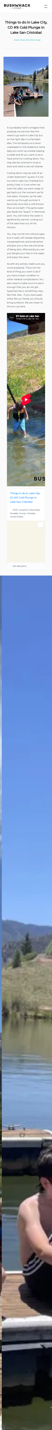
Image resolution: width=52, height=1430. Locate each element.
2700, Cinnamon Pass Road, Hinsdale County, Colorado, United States (25, 513)
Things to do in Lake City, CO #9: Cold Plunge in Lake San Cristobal (25, 497)
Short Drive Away (33, 40)
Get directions (19, 566)
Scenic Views (19, 40)
